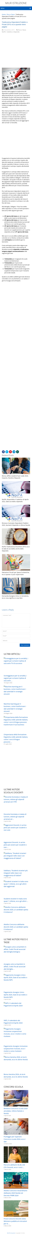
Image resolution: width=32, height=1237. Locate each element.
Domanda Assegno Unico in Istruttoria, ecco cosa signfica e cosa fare (15, 597)
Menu (3, 8)
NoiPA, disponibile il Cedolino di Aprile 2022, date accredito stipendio (15, 500)
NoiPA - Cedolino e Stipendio (11, 32)
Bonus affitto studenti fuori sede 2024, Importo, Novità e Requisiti (15, 477)
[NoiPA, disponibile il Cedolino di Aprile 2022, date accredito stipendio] (16, 489)
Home (4, 14)
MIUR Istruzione (16, 3)
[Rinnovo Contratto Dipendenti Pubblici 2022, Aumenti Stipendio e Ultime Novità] (16, 513)
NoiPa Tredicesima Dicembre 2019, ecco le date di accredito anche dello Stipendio (16, 549)
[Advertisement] (16, 51)
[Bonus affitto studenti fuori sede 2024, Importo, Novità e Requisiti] (16, 466)
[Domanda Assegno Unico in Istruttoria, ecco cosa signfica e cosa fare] (16, 586)
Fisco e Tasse (11, 14)
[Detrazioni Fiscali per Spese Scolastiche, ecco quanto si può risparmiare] (16, 562)
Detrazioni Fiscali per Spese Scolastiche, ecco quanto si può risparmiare (15, 573)
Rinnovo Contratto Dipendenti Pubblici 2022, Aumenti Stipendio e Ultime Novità (16, 524)
